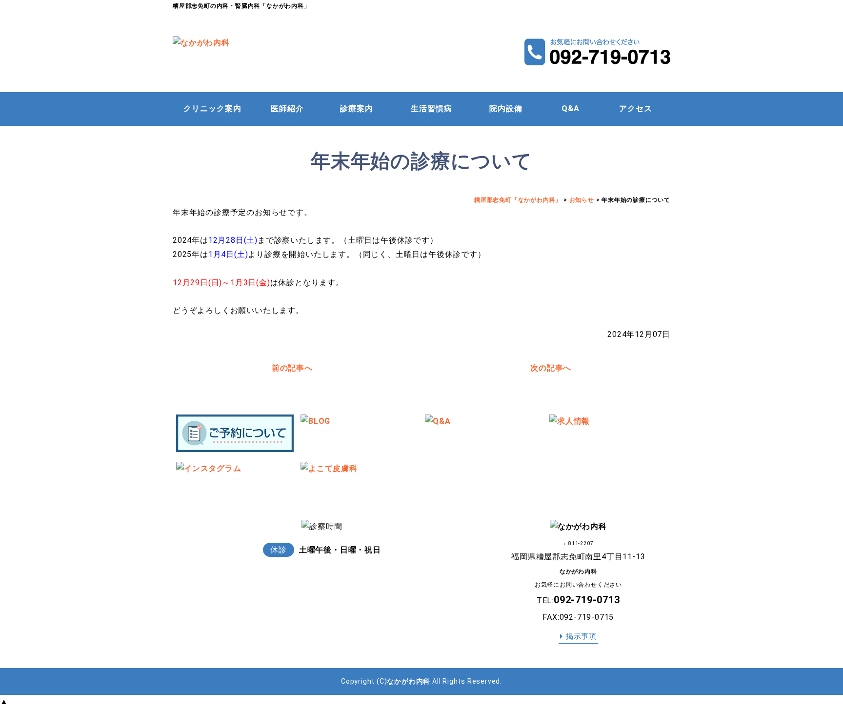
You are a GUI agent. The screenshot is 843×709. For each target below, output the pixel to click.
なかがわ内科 (408, 681)
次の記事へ (550, 368)
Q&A (571, 108)
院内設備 (505, 108)
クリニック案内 (212, 108)
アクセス (635, 108)
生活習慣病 (431, 108)
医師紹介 (287, 108)
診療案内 (356, 108)
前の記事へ (292, 368)
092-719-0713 (587, 600)
